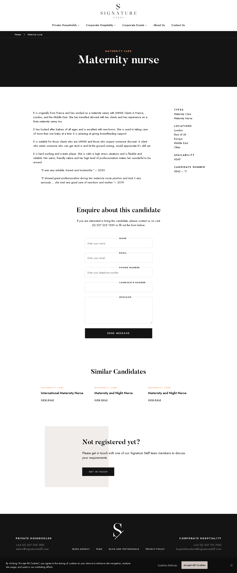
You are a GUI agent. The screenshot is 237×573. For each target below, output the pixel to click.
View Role (47, 400)
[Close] (231, 565)
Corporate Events (133, 25)
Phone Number (129, 267)
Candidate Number (132, 282)
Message (125, 297)
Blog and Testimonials (124, 548)
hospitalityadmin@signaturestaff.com (198, 549)
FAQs (99, 548)
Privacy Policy (155, 548)
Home (18, 34)
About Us (159, 25)
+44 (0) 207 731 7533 (207, 545)
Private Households (64, 25)
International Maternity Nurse (62, 393)
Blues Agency (81, 548)
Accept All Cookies (194, 565)
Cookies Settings (167, 565)
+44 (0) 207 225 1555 (30, 545)
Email (123, 252)
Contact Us (178, 25)
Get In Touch (98, 471)
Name (123, 238)
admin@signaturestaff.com (32, 549)
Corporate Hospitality (99, 25)
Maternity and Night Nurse (113, 393)
